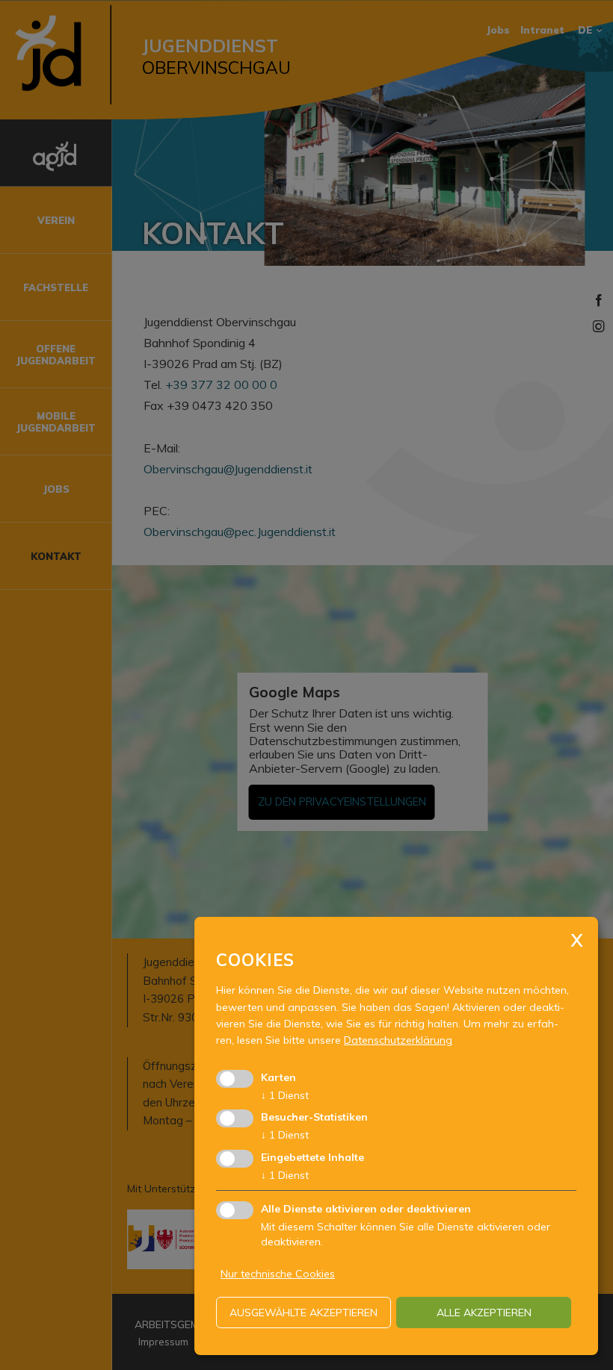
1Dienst (285, 1095)
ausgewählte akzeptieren (304, 1312)
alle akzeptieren (484, 1312)
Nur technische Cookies (278, 1273)
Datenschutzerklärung (398, 1040)
